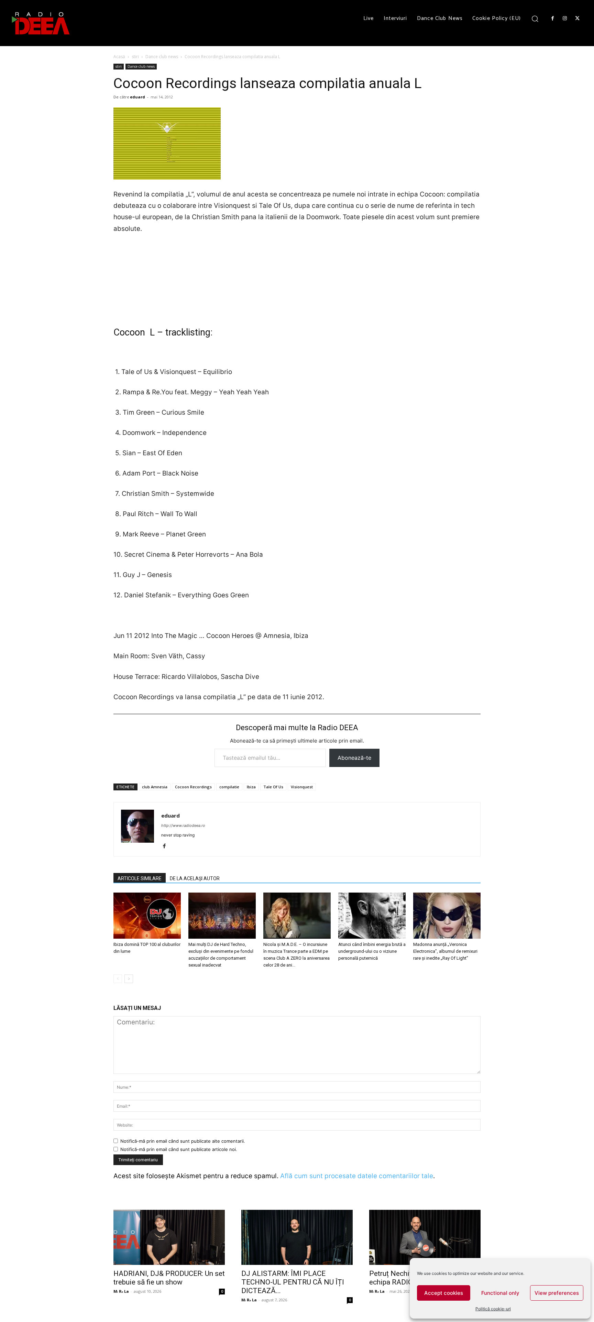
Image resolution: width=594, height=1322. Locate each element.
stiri (135, 57)
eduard (137, 96)
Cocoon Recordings (193, 786)
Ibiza (251, 786)
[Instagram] (565, 18)
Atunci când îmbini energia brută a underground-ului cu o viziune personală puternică (372, 951)
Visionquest (302, 786)
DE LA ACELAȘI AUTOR (195, 878)
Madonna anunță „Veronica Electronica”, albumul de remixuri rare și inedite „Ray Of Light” (445, 951)
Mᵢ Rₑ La (121, 1291)
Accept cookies (443, 1293)
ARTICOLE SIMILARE (140, 878)
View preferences (557, 1293)
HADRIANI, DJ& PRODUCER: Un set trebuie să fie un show (169, 1277)
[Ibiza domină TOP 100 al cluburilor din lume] (147, 916)
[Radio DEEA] (41, 23)
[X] (577, 18)
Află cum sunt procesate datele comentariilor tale (356, 1176)
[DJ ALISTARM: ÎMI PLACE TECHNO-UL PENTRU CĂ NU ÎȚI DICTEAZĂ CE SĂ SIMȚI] (297, 1237)
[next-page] (128, 978)
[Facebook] (552, 18)
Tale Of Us (273, 786)
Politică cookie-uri (493, 1308)
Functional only (500, 1293)
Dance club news (161, 57)
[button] (535, 18)
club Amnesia (154, 786)
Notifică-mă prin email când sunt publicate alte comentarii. (182, 1141)
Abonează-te (354, 757)
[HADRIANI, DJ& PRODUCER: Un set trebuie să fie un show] (169, 1237)
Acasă (119, 57)
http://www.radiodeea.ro (183, 825)
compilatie (229, 786)
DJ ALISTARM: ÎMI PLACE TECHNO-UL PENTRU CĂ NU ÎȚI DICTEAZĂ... (292, 1282)
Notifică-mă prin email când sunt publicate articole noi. (178, 1149)
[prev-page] (117, 978)
